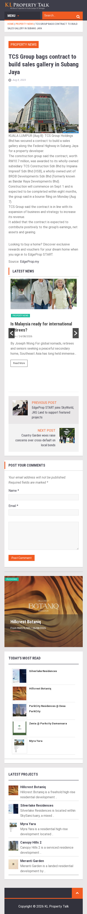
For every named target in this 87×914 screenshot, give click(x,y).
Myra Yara (35, 740)
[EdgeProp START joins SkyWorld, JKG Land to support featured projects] (20, 407)
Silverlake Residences (43, 671)
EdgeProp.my (29, 262)
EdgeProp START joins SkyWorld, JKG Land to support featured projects (53, 412)
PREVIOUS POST (44, 403)
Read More (19, 363)
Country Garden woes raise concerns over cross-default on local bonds (35, 440)
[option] (43, 325)
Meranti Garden (32, 861)
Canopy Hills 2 (30, 842)
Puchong (11, 579)
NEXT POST (46, 430)
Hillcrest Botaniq (26, 621)
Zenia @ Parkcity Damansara (48, 723)
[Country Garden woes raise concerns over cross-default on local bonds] (67, 435)
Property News (24, 44)
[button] (11, 333)
